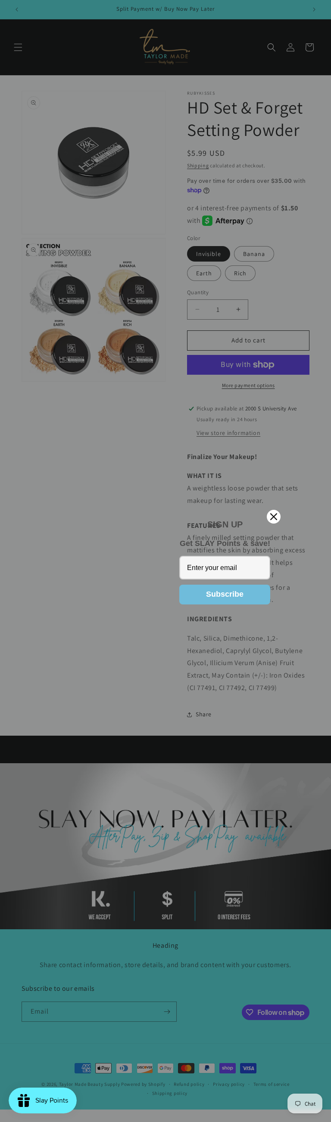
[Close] (273, 516)
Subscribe (225, 594)
